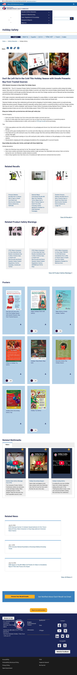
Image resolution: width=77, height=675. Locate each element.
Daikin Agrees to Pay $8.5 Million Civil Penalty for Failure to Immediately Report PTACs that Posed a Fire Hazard (27, 565)
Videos (7, 444)
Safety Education (12, 41)
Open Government (7, 668)
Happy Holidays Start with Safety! (38, 312)
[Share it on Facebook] (8, 48)
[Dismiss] (73, 4)
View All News (66, 577)
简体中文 (25, 37)
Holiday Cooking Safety (58, 481)
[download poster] (20, 324)
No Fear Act (42, 665)
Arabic (64, 37)
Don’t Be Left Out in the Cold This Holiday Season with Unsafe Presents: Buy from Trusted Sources (13, 314)
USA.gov (41, 630)
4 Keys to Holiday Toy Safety (12, 364)
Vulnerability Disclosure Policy (10, 662)
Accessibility (5, 659)
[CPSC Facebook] (60, 625)
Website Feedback (63, 652)
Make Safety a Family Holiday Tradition (61, 312)
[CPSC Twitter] (66, 631)
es (35, 331)
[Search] (72, 18)
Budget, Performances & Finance (31, 623)
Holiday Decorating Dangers (36, 481)
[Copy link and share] (14, 48)
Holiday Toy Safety (36, 410)
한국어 (40, 37)
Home (4, 41)
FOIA (40, 659)
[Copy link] (18, 48)
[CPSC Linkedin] (57, 636)
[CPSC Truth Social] (67, 636)
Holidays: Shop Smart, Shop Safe (38, 362)
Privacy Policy (6, 665)
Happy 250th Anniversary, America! (15, 4)
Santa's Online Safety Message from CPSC (14, 482)
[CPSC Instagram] (65, 625)
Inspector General (44, 662)
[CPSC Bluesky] (62, 636)
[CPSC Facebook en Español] (60, 645)
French (57, 37)
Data (40, 625)
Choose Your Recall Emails (19, 596)
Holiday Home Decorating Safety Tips (13, 411)
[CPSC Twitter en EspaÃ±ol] (65, 645)
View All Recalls (65, 217)
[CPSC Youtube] (60, 631)
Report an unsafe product (38, 610)
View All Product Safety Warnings (60, 273)
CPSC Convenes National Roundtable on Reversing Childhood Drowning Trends (27, 547)
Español (33, 37)
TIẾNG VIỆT (49, 37)
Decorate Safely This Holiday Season (61, 362)
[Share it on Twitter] (11, 48)
